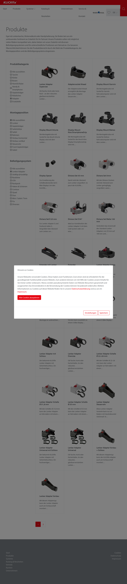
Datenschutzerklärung (81, 288)
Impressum (22, 291)
